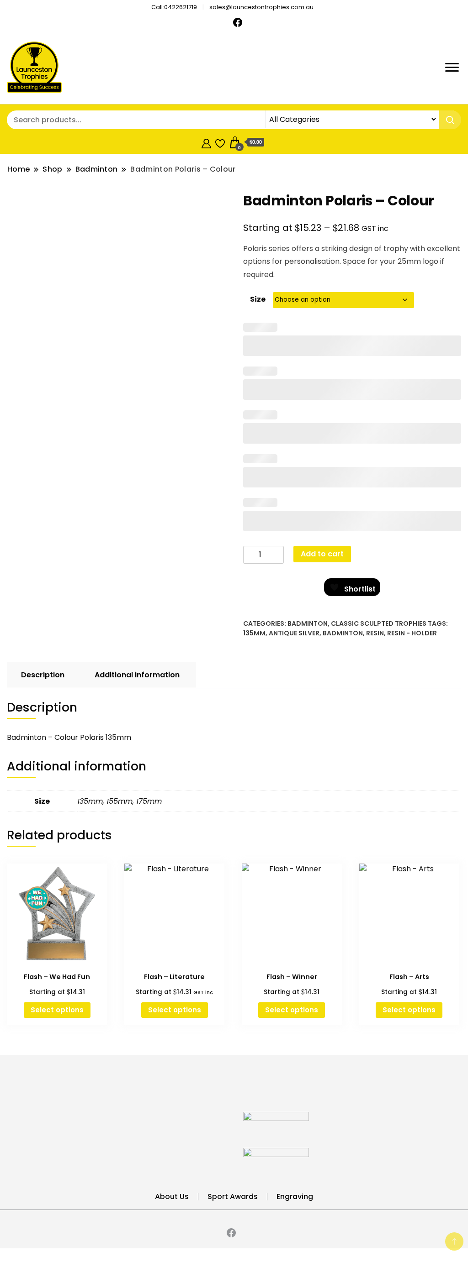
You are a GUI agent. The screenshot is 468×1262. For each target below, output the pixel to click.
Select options (57, 1010)
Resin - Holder (412, 633)
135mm (254, 633)
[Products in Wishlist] (220, 142)
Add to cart (322, 554)
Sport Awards (232, 1196)
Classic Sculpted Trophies (378, 623)
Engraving (295, 1196)
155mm (119, 801)
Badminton (307, 623)
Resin (375, 633)
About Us (172, 1196)
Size (258, 299)
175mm (149, 801)
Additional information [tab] (137, 675)
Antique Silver (294, 633)
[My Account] (206, 142)
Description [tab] (42, 675)
